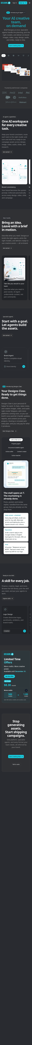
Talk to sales (16, 764)
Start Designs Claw (8, 431)
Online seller (9, 451)
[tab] (3, 55)
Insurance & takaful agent (16, 447)
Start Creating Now (15, 45)
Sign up (22, 3)
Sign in (15, 3)
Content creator (21, 451)
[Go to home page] (5, 3)
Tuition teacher (16, 455)
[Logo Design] (24, 631)
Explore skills (7, 598)
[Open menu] (29, 2)
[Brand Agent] (23, 366)
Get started (6, 152)
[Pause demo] (16, 69)
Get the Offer (9, 676)
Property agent (16, 443)
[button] (16, 12)
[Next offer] (26, 690)
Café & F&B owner (16, 440)
